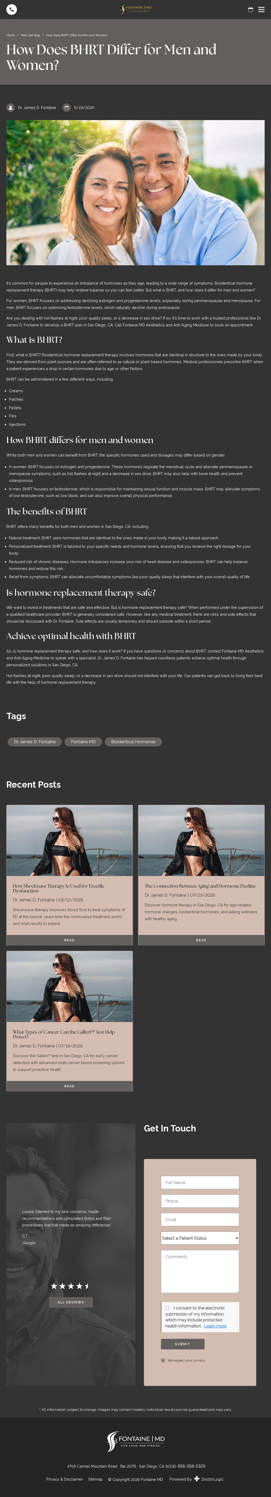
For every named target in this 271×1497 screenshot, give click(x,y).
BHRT (34, 355)
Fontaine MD (83, 741)
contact (215, 651)
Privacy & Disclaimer (64, 1479)
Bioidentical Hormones (133, 741)
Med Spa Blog (30, 35)
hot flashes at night (84, 473)
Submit (183, 1344)
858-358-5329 (191, 1466)
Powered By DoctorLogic (196, 1479)
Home (10, 35)
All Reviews (71, 1302)
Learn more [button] (215, 1326)
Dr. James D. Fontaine (35, 741)
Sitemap (95, 1479)
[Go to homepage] (135, 9)
